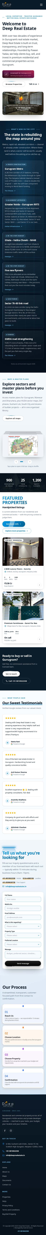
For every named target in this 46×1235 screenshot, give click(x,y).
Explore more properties (15, 531)
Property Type (10, 931)
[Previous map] (16, 462)
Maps (4, 1176)
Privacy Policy (7, 1205)
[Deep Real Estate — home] (6, 4)
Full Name (8, 895)
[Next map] (30, 462)
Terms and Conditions (11, 1210)
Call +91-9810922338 (18, 681)
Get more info (12, 524)
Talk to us (33, 84)
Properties (6, 1197)
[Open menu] (41, 4)
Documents (6, 1180)
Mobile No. (8, 904)
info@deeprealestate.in (15, 886)
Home (4, 1167)
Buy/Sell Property (9, 1214)
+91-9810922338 (12, 1151)
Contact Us (6, 1184)
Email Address (10, 913)
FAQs (4, 1201)
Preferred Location (11, 940)
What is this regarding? (13, 922)
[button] (23, 445)
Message (8, 949)
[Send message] (23, 963)
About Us (6, 1172)
